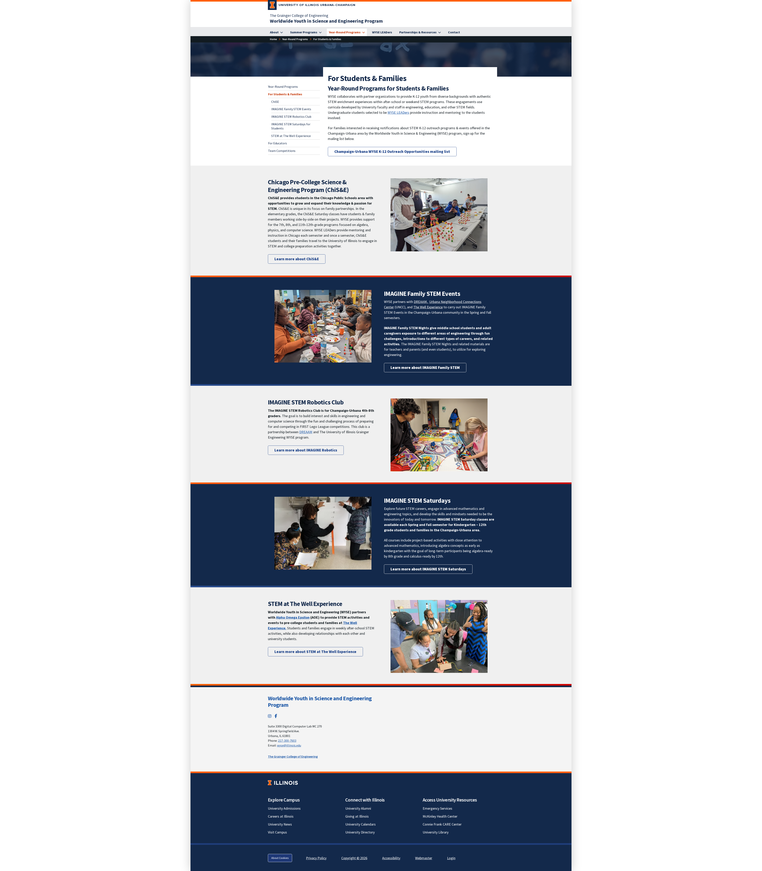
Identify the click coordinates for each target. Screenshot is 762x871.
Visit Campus (277, 832)
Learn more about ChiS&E (296, 259)
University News (280, 824)
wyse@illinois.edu (289, 745)
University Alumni (358, 808)
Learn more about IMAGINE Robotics (305, 450)
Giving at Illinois (357, 816)
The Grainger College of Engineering (299, 15)
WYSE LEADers (398, 112)
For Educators (277, 143)
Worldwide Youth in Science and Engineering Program (320, 702)
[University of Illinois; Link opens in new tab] (283, 782)
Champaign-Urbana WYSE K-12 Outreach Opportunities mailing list (392, 151)
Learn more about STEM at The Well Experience (315, 651)
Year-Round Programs (283, 87)
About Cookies (280, 858)
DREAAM (305, 432)
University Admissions (284, 808)
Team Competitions (281, 151)
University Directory (360, 832)
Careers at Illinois (280, 816)
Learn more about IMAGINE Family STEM (425, 367)
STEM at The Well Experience (291, 136)
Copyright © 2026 (354, 858)
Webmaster (423, 858)
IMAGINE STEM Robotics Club (291, 117)
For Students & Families (285, 94)
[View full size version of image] (439, 214)
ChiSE (275, 101)
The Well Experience (428, 307)
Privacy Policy (316, 858)
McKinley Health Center (440, 816)
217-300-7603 (287, 741)
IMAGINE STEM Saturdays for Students (290, 126)
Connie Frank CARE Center (442, 824)
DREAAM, (421, 301)
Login (451, 858)
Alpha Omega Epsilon (293, 617)
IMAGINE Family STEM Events (291, 109)
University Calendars (360, 824)
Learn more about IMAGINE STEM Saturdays (428, 569)
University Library (435, 832)
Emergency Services (437, 808)
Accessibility (391, 858)
